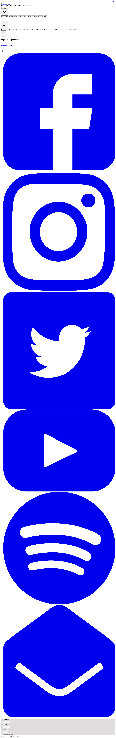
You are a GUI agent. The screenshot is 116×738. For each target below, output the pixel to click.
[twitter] (59, 408)
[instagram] (59, 291)
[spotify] (59, 604)
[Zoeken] (13, 19)
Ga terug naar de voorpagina (6, 45)
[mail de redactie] (59, 717)
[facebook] (59, 170)
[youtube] (59, 491)
